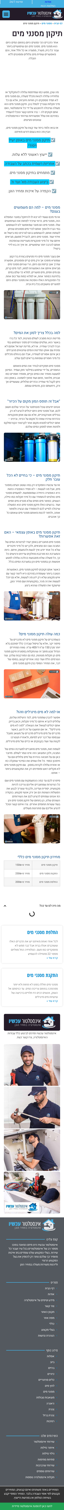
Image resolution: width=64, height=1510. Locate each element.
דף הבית (58, 23)
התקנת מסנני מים (42, 975)
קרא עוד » (52, 958)
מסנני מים (47, 23)
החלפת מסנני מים (42, 932)
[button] (6, 14)
